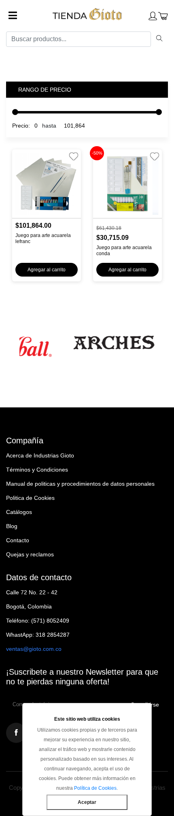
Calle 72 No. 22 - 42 (31, 592)
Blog (11, 526)
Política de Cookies (95, 788)
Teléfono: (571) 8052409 (37, 620)
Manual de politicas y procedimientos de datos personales (80, 483)
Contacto (17, 540)
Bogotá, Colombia (29, 606)
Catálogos (19, 512)
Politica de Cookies (30, 498)
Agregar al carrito (47, 270)
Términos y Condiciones (37, 469)
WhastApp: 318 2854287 (38, 634)
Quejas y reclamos (30, 554)
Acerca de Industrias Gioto (40, 455)
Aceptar (87, 802)
